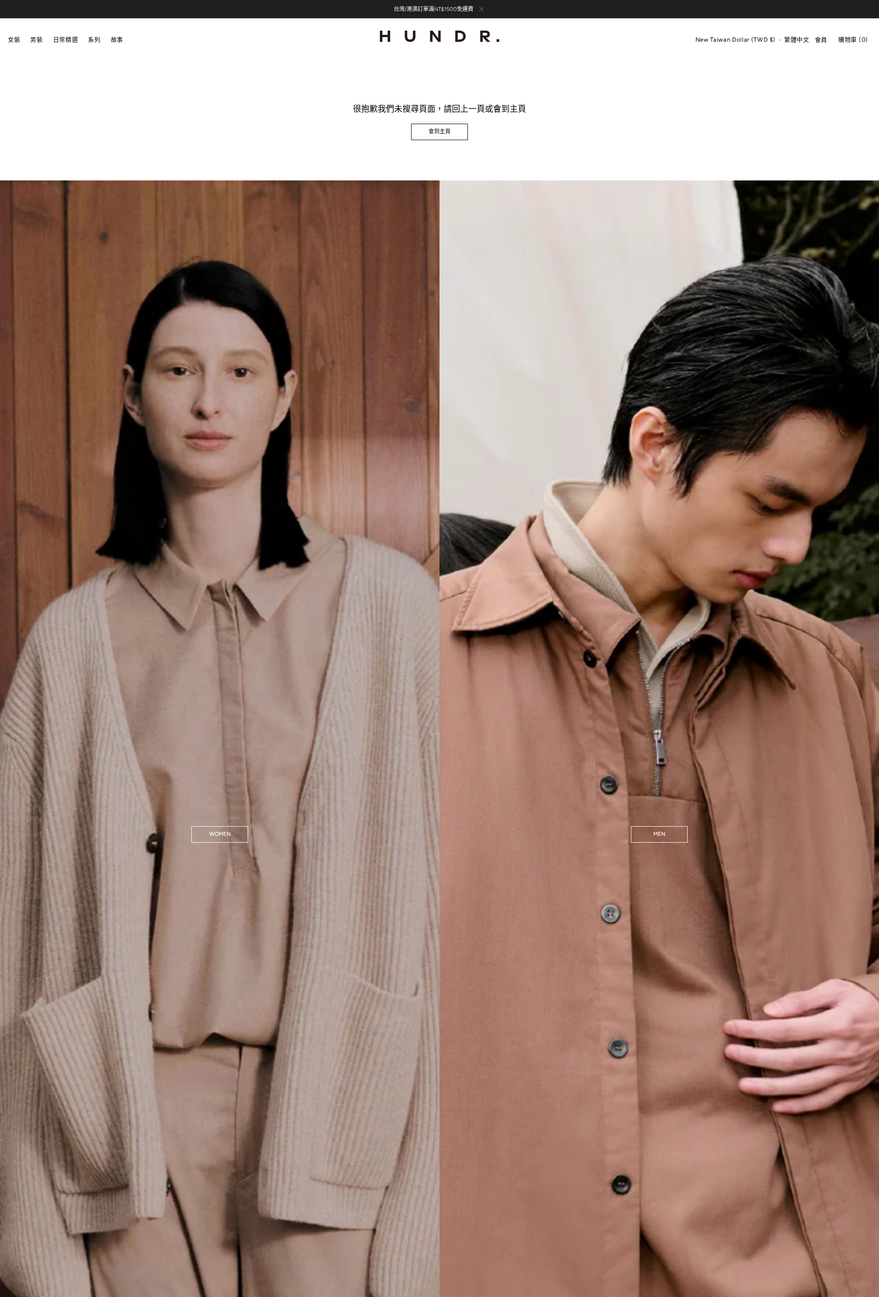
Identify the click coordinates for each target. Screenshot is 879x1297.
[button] (735, 40)
